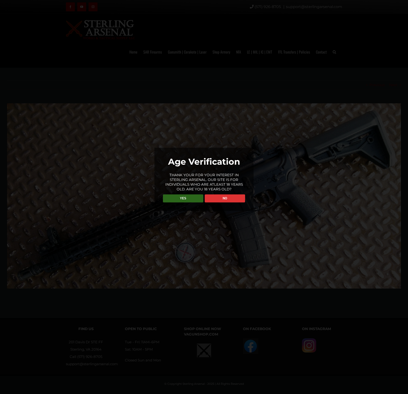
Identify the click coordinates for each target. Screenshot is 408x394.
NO (225, 198)
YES (183, 198)
